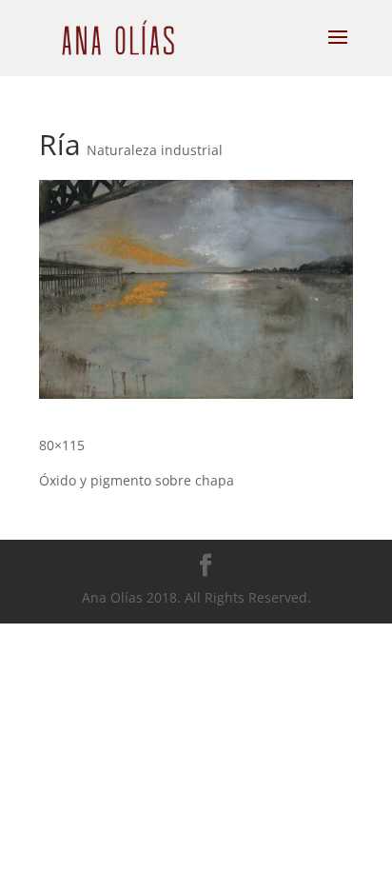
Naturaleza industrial (155, 150)
